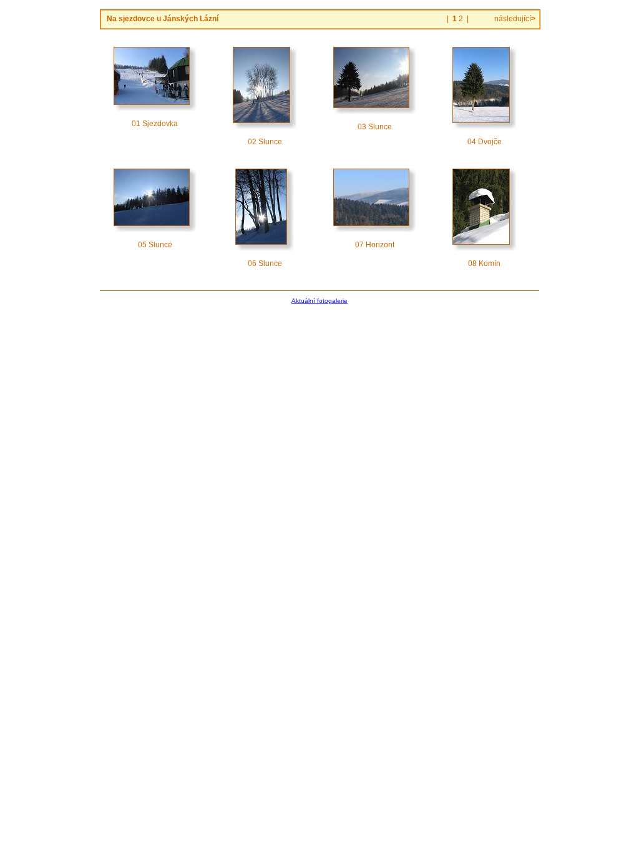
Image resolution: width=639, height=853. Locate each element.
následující (513, 18)
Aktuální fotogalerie (319, 300)
